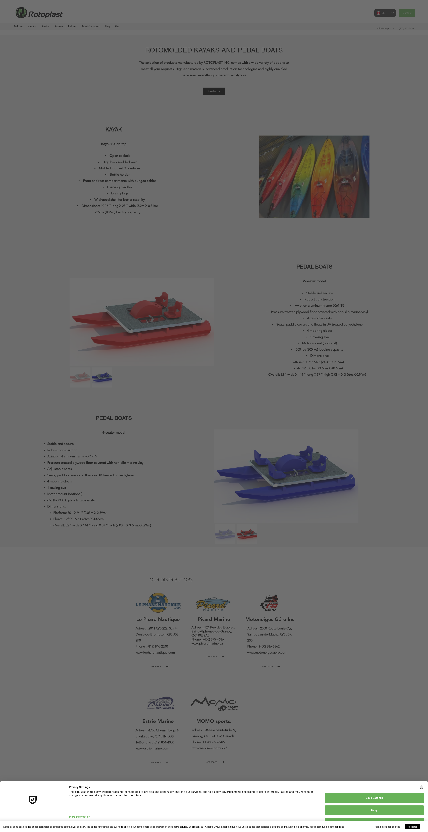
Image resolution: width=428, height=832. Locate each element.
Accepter (412, 826)
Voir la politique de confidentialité (326, 826)
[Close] (424, 826)
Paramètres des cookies (387, 826)
